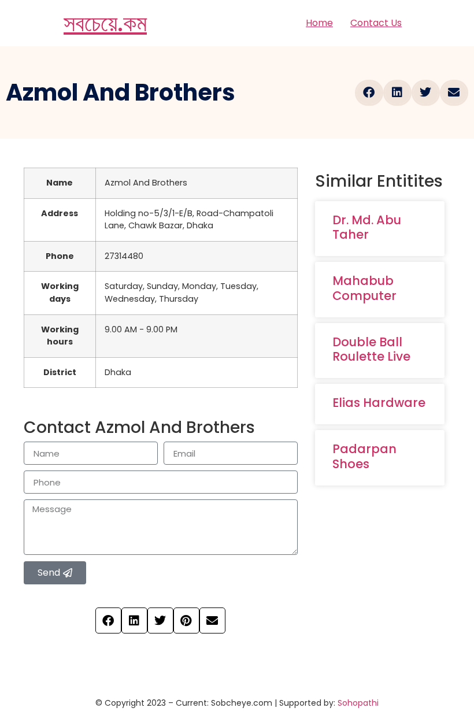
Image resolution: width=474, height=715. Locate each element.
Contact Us (376, 22)
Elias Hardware (378, 402)
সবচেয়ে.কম (105, 23)
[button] (369, 93)
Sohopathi (358, 703)
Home (319, 22)
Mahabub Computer (364, 287)
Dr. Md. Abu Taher (366, 227)
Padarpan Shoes (364, 456)
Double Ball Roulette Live (371, 349)
